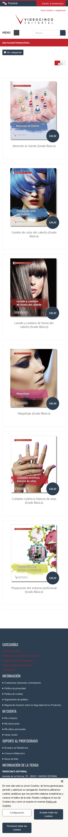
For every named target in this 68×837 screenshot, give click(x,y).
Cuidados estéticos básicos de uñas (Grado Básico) (34, 500)
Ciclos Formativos (11, 650)
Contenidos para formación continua (20, 655)
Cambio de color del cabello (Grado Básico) (34, 234)
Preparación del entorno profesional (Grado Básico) (34, 590)
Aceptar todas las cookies (49, 814)
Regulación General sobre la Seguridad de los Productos (32, 705)
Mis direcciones (12, 723)
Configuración (17, 812)
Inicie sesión (47, 10)
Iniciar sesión (11, 734)
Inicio (4, 42)
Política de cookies (13, 693)
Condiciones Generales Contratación (22, 682)
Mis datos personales (15, 729)
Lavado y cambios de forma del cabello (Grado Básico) (34, 325)
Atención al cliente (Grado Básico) (34, 146)
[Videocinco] (34, 19)
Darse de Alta (11, 758)
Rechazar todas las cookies (17, 828)
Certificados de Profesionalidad (17, 660)
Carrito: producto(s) (52, 3)
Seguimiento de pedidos (16, 699)
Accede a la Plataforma (16, 747)
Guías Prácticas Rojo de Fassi (17, 665)
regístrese (61, 10)
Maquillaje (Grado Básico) (34, 413)
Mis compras (10, 718)
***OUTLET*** (9, 670)
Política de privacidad (15, 688)
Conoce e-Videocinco (14, 753)
